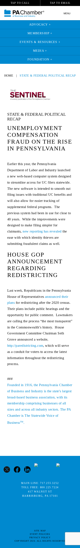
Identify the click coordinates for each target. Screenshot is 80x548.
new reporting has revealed (42, 231)
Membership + (40, 33)
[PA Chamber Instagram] (66, 470)
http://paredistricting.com (25, 345)
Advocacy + (40, 24)
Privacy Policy (40, 537)
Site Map (40, 530)
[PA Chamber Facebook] (17, 470)
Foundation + (40, 59)
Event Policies (40, 534)
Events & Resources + (40, 42)
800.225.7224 (49, 487)
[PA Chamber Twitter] (7, 470)
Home (8, 75)
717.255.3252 (49, 483)
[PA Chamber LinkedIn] (27, 470)
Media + (40, 50)
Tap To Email (60, 2)
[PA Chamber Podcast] (43, 470)
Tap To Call (20, 2)
